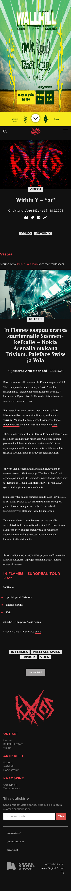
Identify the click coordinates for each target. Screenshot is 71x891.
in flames (19, 652)
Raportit (8, 762)
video (25, 233)
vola (44, 657)
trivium (28, 657)
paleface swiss (46, 652)
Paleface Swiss (11, 424)
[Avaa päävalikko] (65, 131)
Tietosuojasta (11, 788)
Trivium (8, 420)
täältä (38, 631)
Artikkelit (9, 766)
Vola (54, 424)
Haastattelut (11, 769)
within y (43, 233)
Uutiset (35, 319)
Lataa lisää (35, 672)
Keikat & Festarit (13, 744)
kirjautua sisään (27, 264)
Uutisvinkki (10, 784)
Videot (35, 189)
